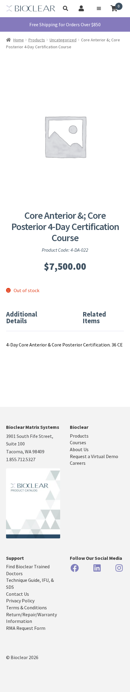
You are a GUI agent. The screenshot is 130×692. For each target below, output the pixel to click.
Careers (78, 463)
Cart (119, 6)
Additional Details (21, 317)
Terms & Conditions (26, 607)
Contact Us (17, 594)
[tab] (32, 317)
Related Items (94, 317)
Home (18, 40)
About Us (79, 449)
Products (36, 40)
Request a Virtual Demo (94, 456)
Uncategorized (63, 40)
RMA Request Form (25, 628)
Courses (78, 442)
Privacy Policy (20, 601)
